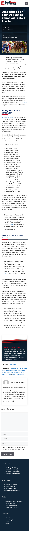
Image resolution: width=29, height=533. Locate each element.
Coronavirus (13, 368)
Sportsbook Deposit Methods (13, 501)
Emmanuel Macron (11, 370)
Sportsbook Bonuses (11, 484)
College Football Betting (12, 490)
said (11, 224)
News (7, 522)
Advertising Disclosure (11, 520)
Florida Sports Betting (11, 468)
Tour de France (14, 372)
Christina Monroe (8, 30)
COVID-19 (20, 368)
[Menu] (26, 3)
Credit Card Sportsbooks (12, 505)
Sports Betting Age (11, 486)
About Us (8, 518)
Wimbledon (23, 102)
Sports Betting (12, 365)
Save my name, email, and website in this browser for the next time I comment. (14, 448)
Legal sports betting (7, 117)
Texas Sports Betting (11, 470)
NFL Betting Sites (10, 488)
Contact (7, 524)
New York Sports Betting (12, 473)
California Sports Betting (12, 472)
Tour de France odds (18, 374)
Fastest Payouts (10, 503)
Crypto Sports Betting (11, 507)
